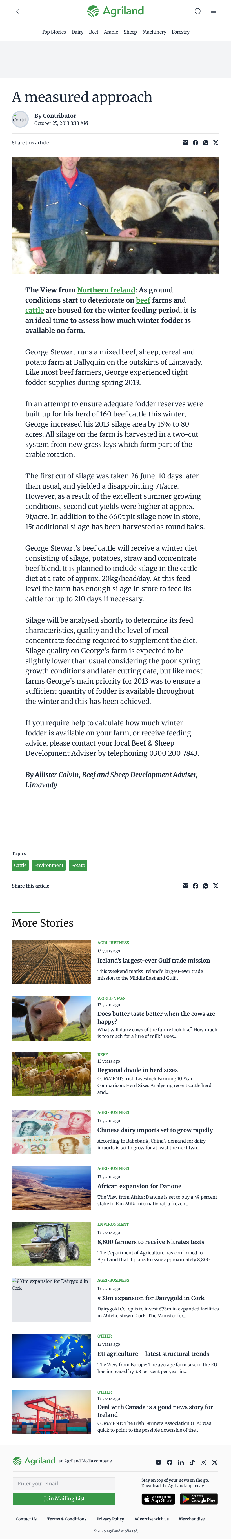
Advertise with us (151, 1519)
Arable (111, 32)
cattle (34, 310)
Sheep (130, 32)
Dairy (77, 32)
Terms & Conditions (66, 1519)
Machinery (154, 32)
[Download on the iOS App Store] (158, 1499)
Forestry (181, 32)
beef (143, 300)
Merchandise (192, 1519)
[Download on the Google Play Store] (199, 1499)
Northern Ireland (106, 290)
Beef (93, 32)
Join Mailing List (64, 1498)
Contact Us (26, 1519)
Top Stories (54, 32)
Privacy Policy (110, 1519)
